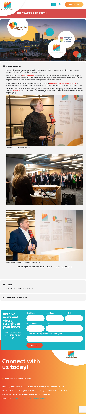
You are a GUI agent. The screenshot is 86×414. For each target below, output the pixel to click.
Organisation (31, 323)
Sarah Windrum (28, 76)
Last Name (50, 313)
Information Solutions (39, 398)
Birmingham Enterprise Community (62, 83)
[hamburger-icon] (53, 4)
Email (48, 323)
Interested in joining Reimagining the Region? (44, 334)
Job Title (68, 313)
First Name (30, 313)
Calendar (10, 297)
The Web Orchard (18, 398)
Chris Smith (16, 91)
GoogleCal (22, 297)
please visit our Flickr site (57, 266)
